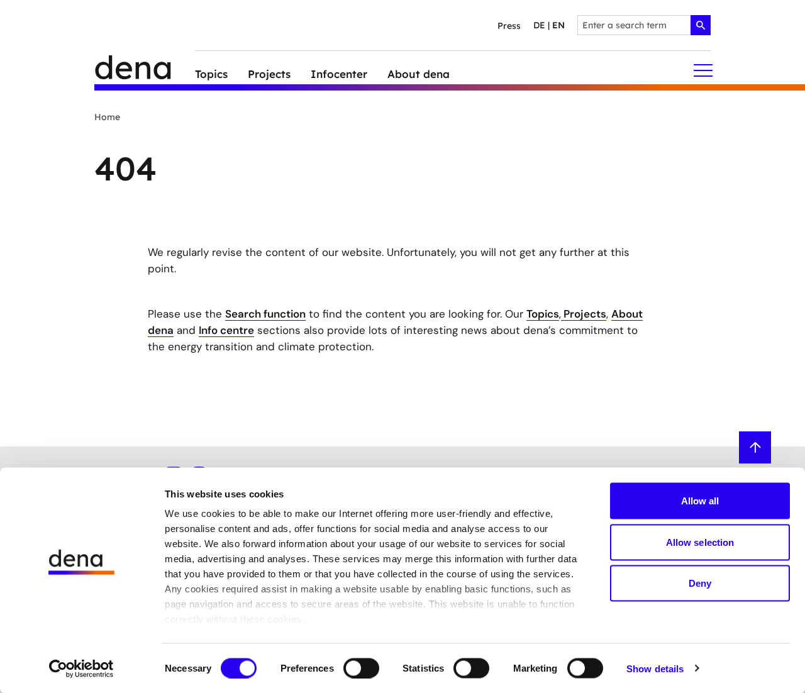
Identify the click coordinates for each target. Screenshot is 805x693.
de (539, 25)
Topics (542, 314)
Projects (583, 314)
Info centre (226, 330)
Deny (700, 583)
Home (107, 117)
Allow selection (700, 541)
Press (509, 25)
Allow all (700, 501)
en (558, 25)
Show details (655, 668)
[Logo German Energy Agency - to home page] (144, 71)
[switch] (361, 668)
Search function (265, 314)
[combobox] (644, 25)
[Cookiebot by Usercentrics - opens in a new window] (81, 668)
